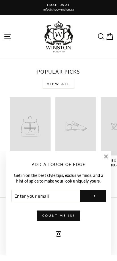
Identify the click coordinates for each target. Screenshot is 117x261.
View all (58, 84)
